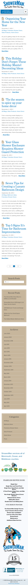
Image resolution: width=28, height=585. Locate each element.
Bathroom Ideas (12, 195)
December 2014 (8, 363)
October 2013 (7, 392)
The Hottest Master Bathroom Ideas (14, 319)
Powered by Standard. (14, 583)
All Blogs (4, 30)
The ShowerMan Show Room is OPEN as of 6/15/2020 (12, 298)
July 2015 (6, 344)
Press (5, 439)
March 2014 (7, 377)
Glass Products (6, 32)
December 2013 (8, 384)
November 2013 (8, 388)
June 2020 (7, 333)
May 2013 (6, 402)
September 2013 (8, 395)
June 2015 (7, 348)
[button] (25, 11)
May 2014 (6, 373)
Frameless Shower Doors (14, 30)
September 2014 (8, 370)
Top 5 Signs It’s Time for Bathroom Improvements (14, 228)
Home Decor (15, 32)
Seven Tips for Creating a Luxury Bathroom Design (13, 186)
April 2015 (7, 352)
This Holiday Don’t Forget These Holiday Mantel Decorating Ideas (14, 63)
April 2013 (6, 406)
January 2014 (7, 381)
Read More (5, 51)
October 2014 (7, 366)
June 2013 (7, 399)
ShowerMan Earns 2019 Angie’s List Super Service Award (14, 303)
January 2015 (7, 359)
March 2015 (7, 355)
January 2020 (8, 337)
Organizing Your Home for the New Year (14, 22)
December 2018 (8, 341)
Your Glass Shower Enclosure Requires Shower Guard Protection (13, 147)
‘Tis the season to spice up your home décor (13, 103)
